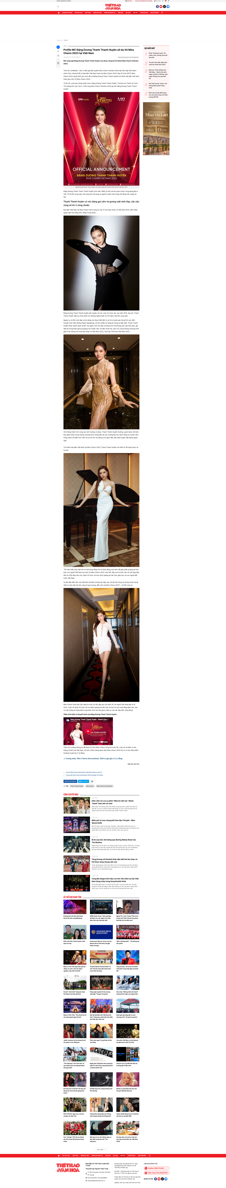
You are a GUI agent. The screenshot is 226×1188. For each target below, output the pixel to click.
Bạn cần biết (155, 12)
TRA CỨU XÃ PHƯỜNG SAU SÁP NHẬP (143, 1)
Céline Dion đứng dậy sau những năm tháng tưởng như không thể (100, 1115)
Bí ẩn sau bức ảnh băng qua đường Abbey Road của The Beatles (114, 841)
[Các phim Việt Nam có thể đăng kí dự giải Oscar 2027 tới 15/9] (127, 1031)
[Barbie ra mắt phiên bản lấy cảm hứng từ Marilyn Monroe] (127, 1079)
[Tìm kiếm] (58, 6)
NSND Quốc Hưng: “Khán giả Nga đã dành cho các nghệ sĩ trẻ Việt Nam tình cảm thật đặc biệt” (100, 918)
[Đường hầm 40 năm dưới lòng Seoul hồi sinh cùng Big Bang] (74, 907)
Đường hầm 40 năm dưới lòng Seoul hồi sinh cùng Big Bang (73, 917)
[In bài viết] (58, 55)
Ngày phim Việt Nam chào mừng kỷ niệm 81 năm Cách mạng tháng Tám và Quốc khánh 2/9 (101, 1066)
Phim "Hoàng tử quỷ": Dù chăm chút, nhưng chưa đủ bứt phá (158, 55)
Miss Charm (90, 786)
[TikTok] (169, 1)
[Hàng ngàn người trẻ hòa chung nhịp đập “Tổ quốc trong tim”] (101, 982)
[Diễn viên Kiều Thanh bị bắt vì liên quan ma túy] (74, 932)
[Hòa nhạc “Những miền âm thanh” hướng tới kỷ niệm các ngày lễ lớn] (127, 982)
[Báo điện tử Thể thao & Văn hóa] (113, 6)
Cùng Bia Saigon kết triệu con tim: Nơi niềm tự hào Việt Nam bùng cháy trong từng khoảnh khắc (115, 880)
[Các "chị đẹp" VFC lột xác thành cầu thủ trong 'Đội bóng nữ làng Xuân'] (74, 1128)
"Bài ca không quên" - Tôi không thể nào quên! (127, 942)
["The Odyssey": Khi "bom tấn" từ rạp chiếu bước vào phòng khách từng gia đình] (74, 1054)
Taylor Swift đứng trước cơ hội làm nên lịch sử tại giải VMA (127, 1115)
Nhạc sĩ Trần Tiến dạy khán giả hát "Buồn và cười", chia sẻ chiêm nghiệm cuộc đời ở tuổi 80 (74, 969)
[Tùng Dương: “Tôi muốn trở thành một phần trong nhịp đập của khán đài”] (127, 957)
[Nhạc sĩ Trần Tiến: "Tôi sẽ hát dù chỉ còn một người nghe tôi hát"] (74, 1006)
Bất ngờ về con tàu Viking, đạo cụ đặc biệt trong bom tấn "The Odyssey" (100, 1139)
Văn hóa (120, 12)
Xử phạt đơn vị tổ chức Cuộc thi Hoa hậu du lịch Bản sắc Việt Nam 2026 (127, 1139)
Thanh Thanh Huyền (76, 786)
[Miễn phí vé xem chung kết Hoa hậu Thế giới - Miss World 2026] (76, 825)
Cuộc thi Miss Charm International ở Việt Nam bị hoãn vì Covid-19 (84, 772)
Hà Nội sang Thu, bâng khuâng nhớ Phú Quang (101, 1090)
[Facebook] (162, 1)
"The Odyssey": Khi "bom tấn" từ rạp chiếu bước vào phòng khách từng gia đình (74, 1066)
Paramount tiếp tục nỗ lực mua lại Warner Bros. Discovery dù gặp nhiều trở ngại (100, 943)
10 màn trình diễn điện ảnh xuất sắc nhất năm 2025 (158, 63)
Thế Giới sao (144, 12)
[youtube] (160, 6)
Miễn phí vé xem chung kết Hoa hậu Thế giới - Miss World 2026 (113, 821)
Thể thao (88, 12)
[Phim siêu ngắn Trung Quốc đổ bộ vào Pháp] (101, 1031)
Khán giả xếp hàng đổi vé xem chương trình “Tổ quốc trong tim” (127, 1016)
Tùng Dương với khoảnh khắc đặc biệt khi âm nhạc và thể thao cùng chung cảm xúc (114, 860)
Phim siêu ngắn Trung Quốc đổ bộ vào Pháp (101, 1041)
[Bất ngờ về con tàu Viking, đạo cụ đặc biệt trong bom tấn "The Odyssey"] (101, 1128)
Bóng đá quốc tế (109, 12)
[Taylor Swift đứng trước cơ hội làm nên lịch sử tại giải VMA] (127, 1105)
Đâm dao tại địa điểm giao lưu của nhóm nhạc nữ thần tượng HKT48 (158, 95)
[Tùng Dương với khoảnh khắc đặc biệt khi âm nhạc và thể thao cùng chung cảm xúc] (76, 863)
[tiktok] (164, 6)
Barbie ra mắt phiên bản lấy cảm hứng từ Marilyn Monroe (126, 1090)
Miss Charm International (104, 786)
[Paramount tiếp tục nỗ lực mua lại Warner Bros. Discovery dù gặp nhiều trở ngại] (101, 932)
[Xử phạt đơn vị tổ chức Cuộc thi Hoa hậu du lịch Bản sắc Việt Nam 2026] (127, 1128)
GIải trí (135, 12)
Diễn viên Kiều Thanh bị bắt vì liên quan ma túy (74, 942)
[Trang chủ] (58, 12)
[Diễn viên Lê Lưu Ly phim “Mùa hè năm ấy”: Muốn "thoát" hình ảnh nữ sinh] (76, 805)
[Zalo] (168, 6)
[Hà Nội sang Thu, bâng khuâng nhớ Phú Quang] (101, 1079)
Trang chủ (59, 40)
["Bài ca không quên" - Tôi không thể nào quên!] (127, 932)
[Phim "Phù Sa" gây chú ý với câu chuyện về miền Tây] (74, 1105)
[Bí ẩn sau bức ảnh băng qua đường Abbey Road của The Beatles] (76, 844)
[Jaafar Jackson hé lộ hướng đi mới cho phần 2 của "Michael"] (74, 1031)
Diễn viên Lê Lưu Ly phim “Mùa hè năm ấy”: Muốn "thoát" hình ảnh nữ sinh (113, 802)
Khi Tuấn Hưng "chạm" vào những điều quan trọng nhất (158, 86)
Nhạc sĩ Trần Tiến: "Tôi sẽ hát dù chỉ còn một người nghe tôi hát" (74, 1016)
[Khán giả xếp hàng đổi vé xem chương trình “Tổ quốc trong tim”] (127, 1006)
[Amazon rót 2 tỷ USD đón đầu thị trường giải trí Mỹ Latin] (127, 1054)
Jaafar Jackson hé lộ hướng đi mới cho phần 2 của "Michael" (74, 1041)
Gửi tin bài (158, 1)
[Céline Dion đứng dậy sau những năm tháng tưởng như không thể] (101, 1105)
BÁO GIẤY (129, 1)
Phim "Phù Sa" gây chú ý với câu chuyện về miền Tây (73, 1115)
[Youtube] (165, 1)
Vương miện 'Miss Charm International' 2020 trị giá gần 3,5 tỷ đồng (94, 758)
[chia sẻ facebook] (58, 51)
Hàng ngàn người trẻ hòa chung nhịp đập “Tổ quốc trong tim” (100, 993)
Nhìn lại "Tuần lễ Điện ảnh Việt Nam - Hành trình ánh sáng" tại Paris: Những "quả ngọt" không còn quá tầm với (158, 74)
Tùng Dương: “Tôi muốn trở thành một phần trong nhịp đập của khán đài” (127, 969)
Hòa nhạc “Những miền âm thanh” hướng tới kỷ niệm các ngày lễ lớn (127, 993)
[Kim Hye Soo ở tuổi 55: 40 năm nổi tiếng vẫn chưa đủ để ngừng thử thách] (74, 1079)
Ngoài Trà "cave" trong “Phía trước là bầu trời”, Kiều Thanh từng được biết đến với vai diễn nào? (127, 918)
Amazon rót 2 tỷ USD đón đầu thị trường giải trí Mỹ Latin (126, 1064)
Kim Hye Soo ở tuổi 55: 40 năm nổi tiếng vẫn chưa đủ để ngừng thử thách (74, 1091)
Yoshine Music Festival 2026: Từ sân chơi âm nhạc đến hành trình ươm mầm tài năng (100, 969)
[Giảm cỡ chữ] (58, 66)
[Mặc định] (58, 63)
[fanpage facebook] (157, 6)
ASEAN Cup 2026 (67, 12)
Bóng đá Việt (97, 12)
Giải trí (66, 40)
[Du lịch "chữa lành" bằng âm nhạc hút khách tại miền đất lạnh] (74, 982)
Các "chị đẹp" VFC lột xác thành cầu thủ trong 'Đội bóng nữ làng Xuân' (73, 1139)
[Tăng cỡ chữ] (58, 60)
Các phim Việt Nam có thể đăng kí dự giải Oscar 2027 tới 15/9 (127, 1041)
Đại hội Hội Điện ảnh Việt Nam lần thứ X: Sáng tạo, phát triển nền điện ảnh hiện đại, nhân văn (101, 1017)
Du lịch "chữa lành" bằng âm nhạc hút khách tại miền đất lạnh (74, 993)
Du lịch (128, 12)
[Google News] (128, 58)
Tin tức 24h (78, 12)
